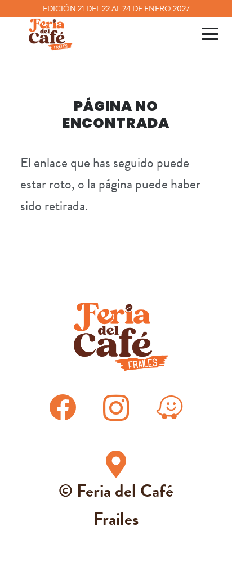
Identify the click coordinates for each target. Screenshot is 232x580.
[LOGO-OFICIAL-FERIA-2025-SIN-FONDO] (48, 34)
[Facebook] (62, 407)
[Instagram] (116, 409)
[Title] (169, 407)
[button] (210, 33)
